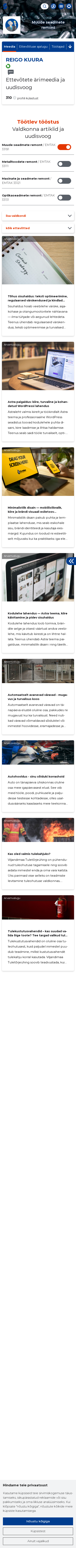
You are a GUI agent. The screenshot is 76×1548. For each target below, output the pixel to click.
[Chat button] (53, 6)
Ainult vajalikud (38, 1541)
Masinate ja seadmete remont (26, 181)
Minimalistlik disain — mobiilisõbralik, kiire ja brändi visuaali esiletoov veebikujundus (35, 512)
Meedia (9, 46)
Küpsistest (38, 1531)
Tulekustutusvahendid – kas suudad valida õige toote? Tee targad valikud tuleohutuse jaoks (38, 935)
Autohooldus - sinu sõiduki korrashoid (36, 776)
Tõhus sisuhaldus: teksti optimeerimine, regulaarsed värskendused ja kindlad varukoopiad (38, 300)
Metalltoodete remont (26, 164)
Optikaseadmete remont (28, 198)
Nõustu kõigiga (38, 1521)
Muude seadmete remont (29, 147)
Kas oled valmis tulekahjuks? (29, 854)
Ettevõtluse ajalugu (33, 46)
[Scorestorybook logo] (5, 6)
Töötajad (58, 46)
